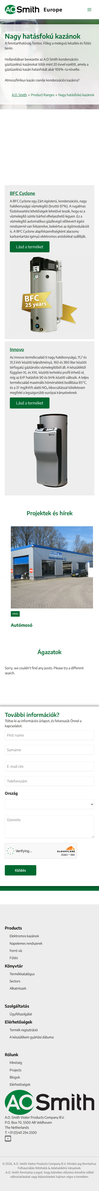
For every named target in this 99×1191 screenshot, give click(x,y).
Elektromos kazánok (24, 936)
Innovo (17, 349)
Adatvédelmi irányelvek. (66, 1168)
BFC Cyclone (22, 193)
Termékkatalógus (22, 974)
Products (13, 927)
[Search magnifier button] (89, 686)
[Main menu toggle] (89, 9)
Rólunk (11, 1054)
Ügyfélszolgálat (21, 1014)
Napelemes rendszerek (26, 943)
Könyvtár (14, 965)
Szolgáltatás (17, 1006)
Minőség (16, 1063)
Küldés (20, 870)
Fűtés (14, 958)
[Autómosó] (52, 577)
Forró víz (16, 951)
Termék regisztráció (24, 1030)
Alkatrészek (18, 988)
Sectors (15, 981)
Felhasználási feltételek (32, 1168)
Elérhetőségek (18, 1021)
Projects (15, 1070)
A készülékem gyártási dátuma (32, 1037)
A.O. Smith (19, 95)
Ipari (15, 613)
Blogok (15, 1077)
